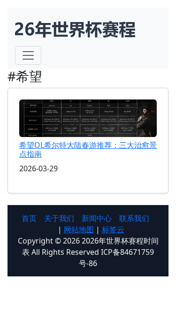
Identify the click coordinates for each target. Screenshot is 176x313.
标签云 (113, 229)
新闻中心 (97, 218)
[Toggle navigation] (28, 55)
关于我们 (59, 218)
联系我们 (134, 218)
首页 (29, 218)
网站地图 (79, 229)
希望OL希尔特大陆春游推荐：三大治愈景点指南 (88, 149)
